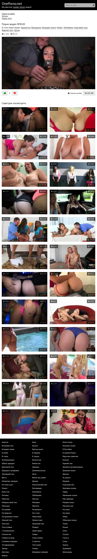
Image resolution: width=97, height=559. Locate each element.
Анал (34, 442)
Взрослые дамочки (70, 456)
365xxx (5, 16)
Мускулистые (68, 506)
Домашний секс (8, 474)
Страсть (66, 538)
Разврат (35, 527)
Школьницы (67, 552)
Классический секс (39, 484)
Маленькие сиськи (70, 495)
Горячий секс (68, 463)
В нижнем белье (69, 453)
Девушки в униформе (10, 470)
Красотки (5, 492)
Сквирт (35, 534)
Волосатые (36, 460)
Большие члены (8, 449)
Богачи (35, 445)
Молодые (6, 506)
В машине (36, 453)
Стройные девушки (9, 541)
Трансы (65, 545)
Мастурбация (68, 499)
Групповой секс (8, 467)
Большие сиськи (69, 445)
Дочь (34, 474)
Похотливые (7, 527)
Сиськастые (6, 534)
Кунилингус (36, 492)
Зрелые (35, 481)
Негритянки (36, 516)
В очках (5, 456)
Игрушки (66, 481)
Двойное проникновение (73, 467)
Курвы (65, 492)
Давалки (35, 467)
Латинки (5, 495)
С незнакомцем (8, 530)
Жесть (4, 477)
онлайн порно (19, 7)
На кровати (37, 509)
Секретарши (37, 530)
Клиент (5, 488)
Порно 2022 (7, 18)
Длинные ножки (69, 470)
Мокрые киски (68, 502)
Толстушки (36, 545)
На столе (36, 513)
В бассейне (67, 449)
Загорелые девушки (10, 481)
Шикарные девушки (40, 552)
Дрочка (66, 474)
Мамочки (5, 499)
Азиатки (5, 442)
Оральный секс (38, 523)
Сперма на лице (8, 538)
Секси (65, 530)
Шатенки (5, 552)
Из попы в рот (7, 484)
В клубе (5, 453)
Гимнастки (36, 463)
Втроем (66, 460)
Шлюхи (5, 555)
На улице (66, 513)
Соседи (65, 534)
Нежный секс (7, 520)
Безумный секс (8, 445)
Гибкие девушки (8, 463)
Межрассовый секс (9, 502)
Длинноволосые (38, 470)
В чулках (35, 456)
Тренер (4, 548)
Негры (65, 516)
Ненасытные (37, 520)
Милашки (36, 502)
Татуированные (8, 545)
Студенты (36, 541)
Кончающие (37, 488)
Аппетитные (67, 442)
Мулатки (35, 506)
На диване (6, 509)
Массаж (35, 499)
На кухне (66, 509)
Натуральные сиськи (10, 516)
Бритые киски (37, 449)
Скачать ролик (81, 93)
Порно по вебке (8, 14)
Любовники (36, 495)
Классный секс (68, 484)
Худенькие (67, 548)
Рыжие (65, 527)
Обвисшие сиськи (70, 520)
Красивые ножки (69, 488)
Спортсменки (37, 538)
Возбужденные (8, 460)
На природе (6, 513)
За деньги (66, 477)
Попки (65, 523)
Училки (35, 548)
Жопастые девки (39, 477)
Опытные (5, 523)
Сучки (65, 541)
